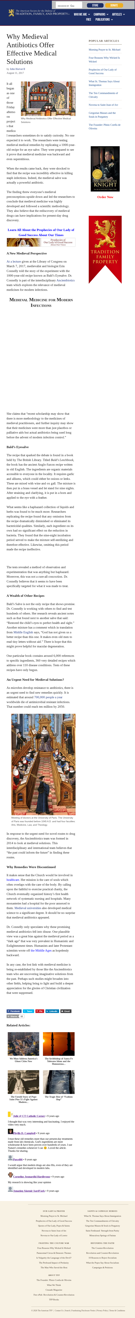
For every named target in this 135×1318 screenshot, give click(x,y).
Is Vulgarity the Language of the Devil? (53, 1258)
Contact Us (59, 1310)
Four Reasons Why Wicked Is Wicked (104, 59)
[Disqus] (41, 1151)
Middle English (23, 632)
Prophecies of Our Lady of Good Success (103, 71)
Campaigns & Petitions (102, 1267)
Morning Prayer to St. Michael (104, 49)
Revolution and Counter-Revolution (102, 1253)
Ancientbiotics (65, 280)
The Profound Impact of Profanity (54, 1262)
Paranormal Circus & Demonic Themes (54, 1253)
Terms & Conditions (117, 1310)
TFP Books (54, 1299)
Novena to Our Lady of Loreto (53, 1235)
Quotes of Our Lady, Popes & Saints (54, 1225)
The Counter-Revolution (103, 1248)
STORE (95, 5)
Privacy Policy (102, 1310)
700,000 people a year (48, 697)
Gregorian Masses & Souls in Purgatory (102, 1225)
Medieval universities (27, 908)
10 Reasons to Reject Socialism (103, 1258)
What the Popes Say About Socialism (102, 1262)
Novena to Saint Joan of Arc (103, 104)
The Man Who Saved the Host (54, 1267)
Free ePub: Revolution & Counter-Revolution (54, 1295)
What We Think (54, 1285)
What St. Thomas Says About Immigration (104, 83)
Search (67, 1310)
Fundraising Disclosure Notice (83, 1310)
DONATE (114, 5)
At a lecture (14, 261)
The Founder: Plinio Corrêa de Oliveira (105, 126)
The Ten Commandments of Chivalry (103, 95)
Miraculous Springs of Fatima (102, 1235)
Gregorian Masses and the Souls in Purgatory (102, 115)
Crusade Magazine (54, 1290)
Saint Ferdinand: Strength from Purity (102, 1230)
